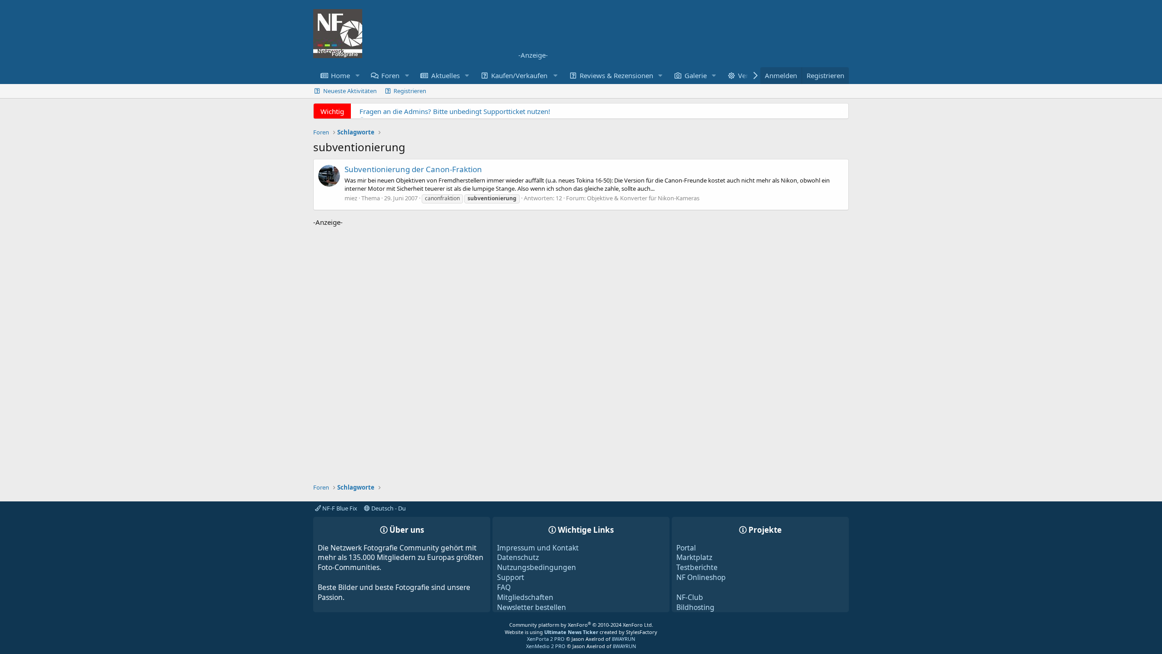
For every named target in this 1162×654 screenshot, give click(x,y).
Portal (686, 548)
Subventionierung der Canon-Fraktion (413, 169)
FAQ (504, 587)
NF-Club (689, 597)
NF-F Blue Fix (339, 508)
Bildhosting (695, 607)
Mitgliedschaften (525, 597)
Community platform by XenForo (581, 624)
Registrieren (410, 91)
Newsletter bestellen (531, 607)
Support (510, 577)
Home (340, 75)
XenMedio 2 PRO (546, 646)
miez (351, 198)
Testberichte (697, 567)
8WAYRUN (623, 638)
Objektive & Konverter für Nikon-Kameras (643, 198)
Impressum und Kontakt (538, 548)
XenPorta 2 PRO (546, 638)
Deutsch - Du (388, 508)
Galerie (695, 75)
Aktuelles (445, 75)
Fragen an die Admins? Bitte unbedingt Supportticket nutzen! (454, 111)
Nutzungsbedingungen (536, 567)
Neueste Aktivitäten (350, 91)
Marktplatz (694, 557)
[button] (357, 75)
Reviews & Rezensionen (616, 75)
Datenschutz (518, 557)
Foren (390, 75)
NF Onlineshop (701, 577)
